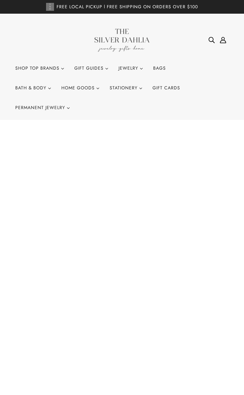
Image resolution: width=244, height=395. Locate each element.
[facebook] (23, 328)
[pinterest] (43, 328)
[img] (211, 40)
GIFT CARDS (166, 88)
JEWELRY (129, 68)
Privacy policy (119, 340)
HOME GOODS (78, 88)
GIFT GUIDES (89, 68)
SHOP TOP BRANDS (38, 68)
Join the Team (117, 306)
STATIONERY (124, 88)
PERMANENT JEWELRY (41, 107)
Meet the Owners (122, 323)
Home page (104, 210)
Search (110, 289)
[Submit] (215, 329)
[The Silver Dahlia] (122, 40)
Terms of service (121, 349)
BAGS (159, 68)
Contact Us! (115, 297)
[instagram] (33, 328)
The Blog (112, 314)
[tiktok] (53, 328)
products (180, 210)
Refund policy (118, 332)
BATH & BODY (31, 88)
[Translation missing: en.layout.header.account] (223, 40)
